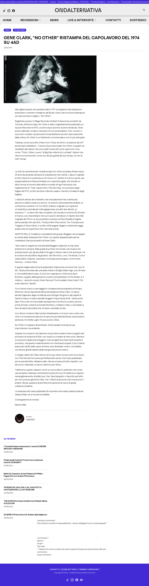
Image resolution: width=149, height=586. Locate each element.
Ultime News (19, 30)
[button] (30, 20)
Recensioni (29, 20)
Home (7, 20)
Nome (40, 541)
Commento (43, 538)
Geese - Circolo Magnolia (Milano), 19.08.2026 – (70, 2)
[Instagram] (8, 10)
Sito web (41, 546)
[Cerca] (144, 9)
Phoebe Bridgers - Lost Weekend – (106, 2)
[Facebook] (13, 10)
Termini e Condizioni (88, 569)
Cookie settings (69, 569)
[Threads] (4, 10)
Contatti (113, 20)
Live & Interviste (81, 20)
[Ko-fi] (81, 580)
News (54, 20)
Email (40, 543)
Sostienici (138, 20)
